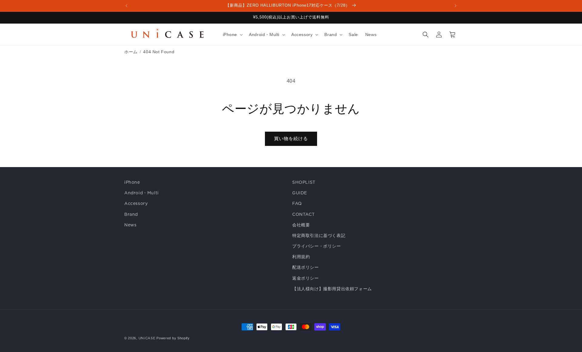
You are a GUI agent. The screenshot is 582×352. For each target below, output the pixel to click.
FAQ (297, 203)
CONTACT (303, 214)
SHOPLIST (304, 182)
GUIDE (299, 193)
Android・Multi (141, 193)
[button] (232, 34)
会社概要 (301, 225)
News (130, 225)
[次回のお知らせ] (455, 6)
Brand (131, 214)
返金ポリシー (305, 278)
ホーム (131, 51)
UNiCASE (147, 338)
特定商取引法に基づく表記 (318, 235)
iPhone (132, 182)
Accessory (136, 203)
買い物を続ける (291, 138)
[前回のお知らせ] (126, 6)
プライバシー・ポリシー (316, 246)
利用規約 (301, 257)
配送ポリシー (305, 267)
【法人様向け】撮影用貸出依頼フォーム (332, 289)
